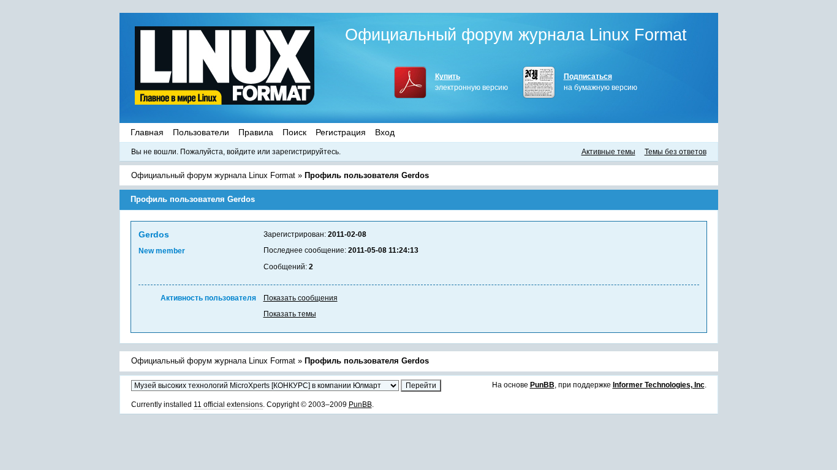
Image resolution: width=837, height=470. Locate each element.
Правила (255, 132)
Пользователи (201, 132)
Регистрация (341, 132)
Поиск (294, 132)
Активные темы (608, 151)
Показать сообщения (300, 298)
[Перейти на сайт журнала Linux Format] (224, 65)
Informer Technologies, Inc (659, 385)
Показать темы (289, 314)
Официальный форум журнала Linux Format (516, 35)
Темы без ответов (675, 151)
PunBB (542, 385)
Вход (385, 132)
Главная (147, 132)
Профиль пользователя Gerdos (367, 175)
